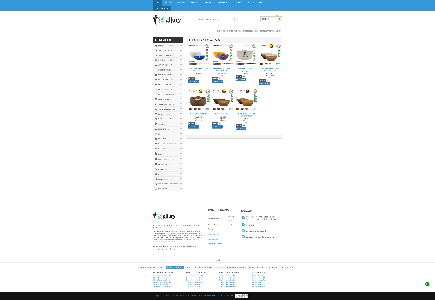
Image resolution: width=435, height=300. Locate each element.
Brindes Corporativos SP (227, 276)
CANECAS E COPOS (164, 99)
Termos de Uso (213, 239)
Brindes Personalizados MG (162, 286)
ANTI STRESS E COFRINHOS (167, 65)
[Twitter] (159, 249)
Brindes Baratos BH (258, 282)
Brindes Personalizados (175, 267)
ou (196, 79)
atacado (220, 267)
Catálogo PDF (223, 3)
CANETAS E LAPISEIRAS (166, 104)
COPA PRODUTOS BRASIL (166, 109)
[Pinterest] (166, 249)
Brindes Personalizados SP (161, 276)
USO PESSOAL (163, 189)
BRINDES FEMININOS (165, 89)
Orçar (192, 78)
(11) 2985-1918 (162, 8)
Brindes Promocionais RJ (194, 280)
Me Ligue (251, 3)
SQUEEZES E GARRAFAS (166, 179)
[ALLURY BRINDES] (164, 216)
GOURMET (161, 124)
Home (157, 3)
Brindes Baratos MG (258, 286)
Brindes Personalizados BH (162, 282)
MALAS (160, 154)
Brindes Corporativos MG (227, 286)
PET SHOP (161, 174)
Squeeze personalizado (148, 267)
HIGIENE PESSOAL (164, 129)
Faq (260, 3)
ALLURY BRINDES (194, 296)
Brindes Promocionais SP (194, 276)
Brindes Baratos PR (258, 284)
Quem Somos (208, 3)
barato (189, 267)
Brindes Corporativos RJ (227, 280)
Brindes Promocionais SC (194, 278)
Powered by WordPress (225, 296)
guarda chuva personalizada (236, 267)
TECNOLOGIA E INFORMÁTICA (168, 184)
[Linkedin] (162, 249)
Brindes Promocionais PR (194, 284)
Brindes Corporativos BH (227, 282)
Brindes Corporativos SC (227, 278)
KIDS (160, 134)
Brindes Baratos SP (258, 276)
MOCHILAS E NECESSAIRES (167, 159)
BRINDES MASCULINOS (166, 94)
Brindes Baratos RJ (258, 280)
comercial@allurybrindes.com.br (256, 231)
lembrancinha (272, 267)
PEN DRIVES (162, 169)
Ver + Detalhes (193, 82)
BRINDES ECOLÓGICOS (165, 80)
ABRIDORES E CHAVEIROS (166, 51)
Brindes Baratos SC (258, 278)
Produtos (168, 3)
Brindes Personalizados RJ (161, 280)
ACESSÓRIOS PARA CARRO (165, 55)
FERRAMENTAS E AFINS (166, 119)
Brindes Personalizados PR (161, 284)
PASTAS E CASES (164, 164)
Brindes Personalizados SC (162, 278)
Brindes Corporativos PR (227, 284)
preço (161, 267)
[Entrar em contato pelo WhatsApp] (427, 284)
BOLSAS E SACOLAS (165, 75)
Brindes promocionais (256, 267)
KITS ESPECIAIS (163, 139)
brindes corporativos (287, 267)
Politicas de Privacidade (215, 244)
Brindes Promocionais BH (194, 282)
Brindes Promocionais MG (194, 286)
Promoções (181, 3)
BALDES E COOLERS (165, 70)
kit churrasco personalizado (204, 267)
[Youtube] (174, 249)
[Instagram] (170, 249)
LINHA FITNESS (163, 149)
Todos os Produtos (165, 46)
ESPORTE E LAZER (164, 114)
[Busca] (235, 19)
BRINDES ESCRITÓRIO (165, 84)
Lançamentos (194, 3)
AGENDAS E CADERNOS (166, 60)
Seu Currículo (238, 3)
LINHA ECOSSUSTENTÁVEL (167, 144)
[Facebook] (155, 249)
